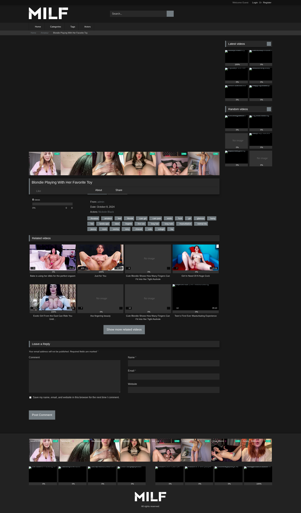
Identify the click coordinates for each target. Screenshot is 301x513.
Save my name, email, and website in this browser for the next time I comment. (76, 397)
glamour (200, 218)
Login (255, 2)
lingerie (128, 224)
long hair (155, 224)
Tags (72, 26)
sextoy (116, 229)
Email (132, 370)
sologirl (161, 229)
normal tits (202, 224)
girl (189, 218)
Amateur (44, 33)
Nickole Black (106, 212)
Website (132, 384)
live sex (141, 224)
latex (117, 224)
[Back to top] (291, 504)
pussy (93, 229)
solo (150, 229)
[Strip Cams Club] (48, 14)
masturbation (185, 224)
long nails (169, 224)
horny (212, 218)
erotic (169, 218)
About (98, 190)
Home (38, 26)
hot (92, 224)
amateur (108, 218)
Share (118, 190)
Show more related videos (124, 329)
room (104, 229)
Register (267, 2)
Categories (55, 26)
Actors (87, 26)
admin (100, 202)
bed (119, 218)
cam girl (142, 218)
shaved (138, 229)
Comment (34, 357)
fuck (180, 218)
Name (132, 357)
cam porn (157, 218)
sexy (127, 229)
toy (172, 229)
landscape (104, 224)
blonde (130, 218)
